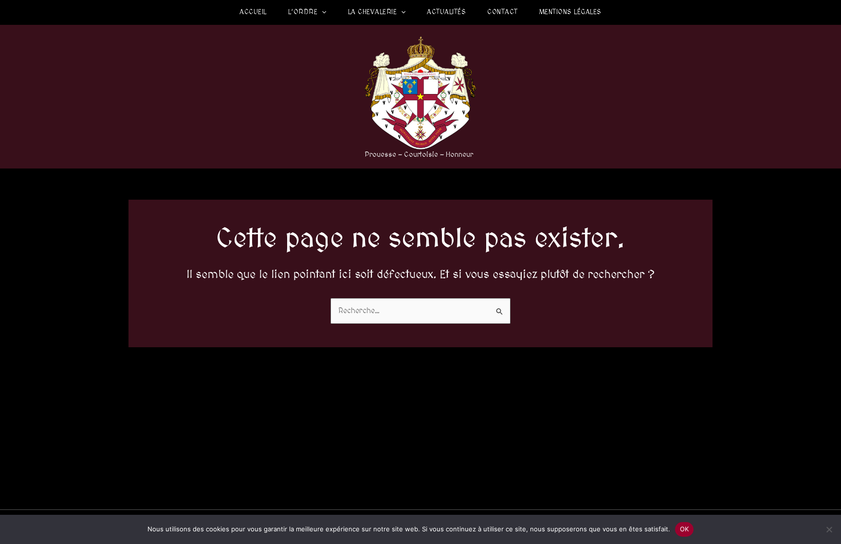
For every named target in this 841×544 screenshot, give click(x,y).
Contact (502, 12)
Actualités (446, 12)
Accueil (253, 12)
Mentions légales (570, 12)
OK (684, 529)
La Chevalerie (372, 12)
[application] (321, 12)
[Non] (829, 529)
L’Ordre (303, 12)
